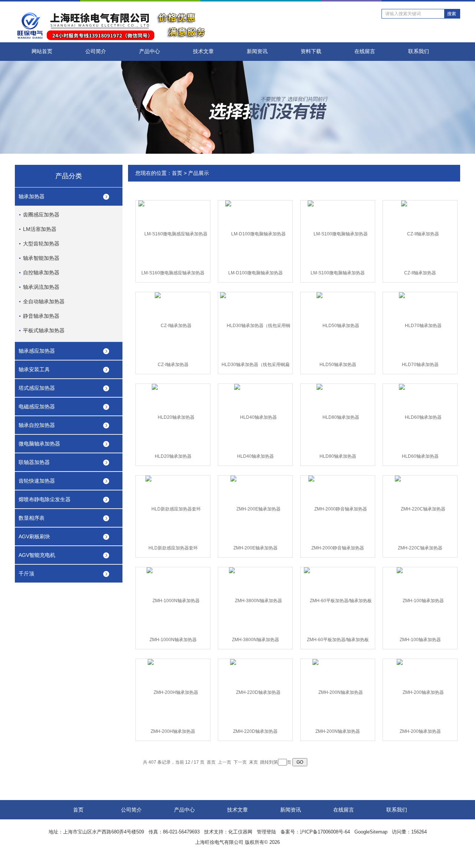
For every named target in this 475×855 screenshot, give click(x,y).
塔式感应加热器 (37, 388)
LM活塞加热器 (39, 229)
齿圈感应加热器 (41, 215)
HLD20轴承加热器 (173, 456)
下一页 (240, 762)
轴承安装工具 (34, 369)
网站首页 (42, 51)
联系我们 (418, 51)
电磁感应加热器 (37, 406)
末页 (253, 762)
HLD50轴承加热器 (338, 364)
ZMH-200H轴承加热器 (173, 731)
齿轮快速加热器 (37, 481)
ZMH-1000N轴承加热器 (173, 639)
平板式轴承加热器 (44, 330)
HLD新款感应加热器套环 (173, 548)
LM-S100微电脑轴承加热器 (338, 272)
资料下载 (311, 51)
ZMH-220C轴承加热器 (420, 548)
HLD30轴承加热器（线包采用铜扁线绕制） (255, 366)
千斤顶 (26, 574)
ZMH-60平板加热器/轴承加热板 (338, 639)
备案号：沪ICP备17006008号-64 (315, 832)
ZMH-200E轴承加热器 (255, 548)
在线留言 (364, 51)
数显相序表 (32, 518)
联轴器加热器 (34, 462)
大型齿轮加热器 (41, 244)
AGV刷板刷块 (34, 536)
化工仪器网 (240, 832)
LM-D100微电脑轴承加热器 (255, 272)
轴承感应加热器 (37, 351)
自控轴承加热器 (41, 272)
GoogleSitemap (370, 832)
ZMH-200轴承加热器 (420, 731)
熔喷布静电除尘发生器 (45, 499)
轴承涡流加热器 (41, 287)
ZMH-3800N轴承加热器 (255, 639)
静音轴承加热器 (41, 316)
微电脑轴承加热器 (39, 444)
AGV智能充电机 (37, 555)
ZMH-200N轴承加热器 (337, 731)
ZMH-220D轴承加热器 (255, 731)
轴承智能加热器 (41, 258)
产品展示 (198, 173)
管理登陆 (266, 832)
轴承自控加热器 (37, 425)
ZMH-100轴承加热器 (420, 639)
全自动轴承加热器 (44, 301)
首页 (177, 173)
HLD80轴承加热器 (338, 456)
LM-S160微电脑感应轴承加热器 (172, 272)
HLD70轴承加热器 (420, 364)
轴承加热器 (32, 196)
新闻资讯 (257, 51)
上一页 (224, 762)
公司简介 (95, 51)
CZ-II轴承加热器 (420, 272)
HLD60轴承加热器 (420, 456)
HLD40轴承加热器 (255, 456)
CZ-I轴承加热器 (173, 364)
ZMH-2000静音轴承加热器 (337, 548)
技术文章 (203, 51)
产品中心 (149, 51)
